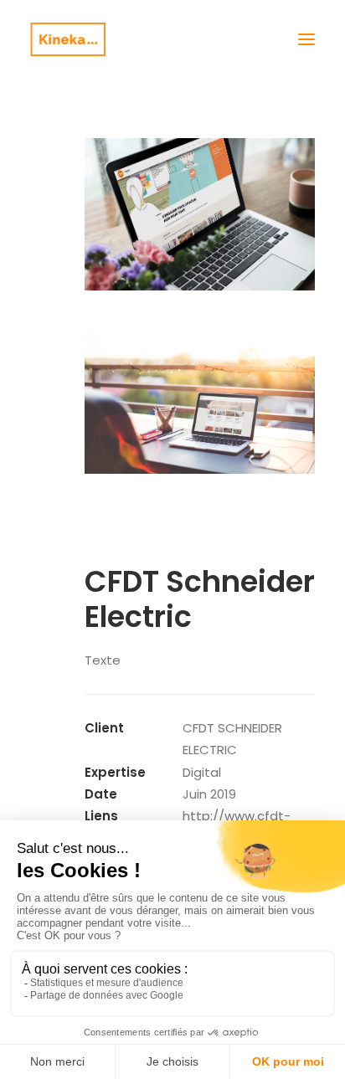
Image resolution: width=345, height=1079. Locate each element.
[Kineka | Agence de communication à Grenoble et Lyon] (68, 39)
